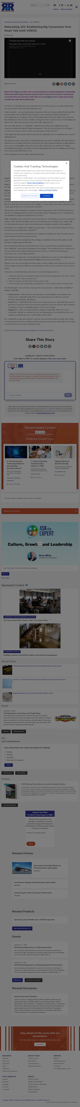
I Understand (46, 196)
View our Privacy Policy (48, 190)
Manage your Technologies (30, 196)
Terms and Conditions (35, 183)
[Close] (66, 163)
